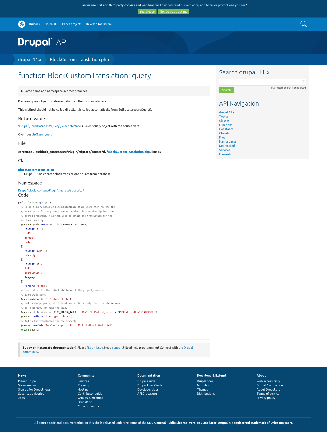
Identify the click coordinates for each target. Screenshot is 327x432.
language (30, 277)
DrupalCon (85, 402)
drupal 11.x (29, 59)
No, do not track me (173, 11)
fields (30, 229)
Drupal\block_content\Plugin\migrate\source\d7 (51, 190)
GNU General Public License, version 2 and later (181, 422)
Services (224, 150)
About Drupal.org (268, 389)
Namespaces (228, 141)
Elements (225, 154)
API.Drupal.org (147, 393)
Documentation (148, 375)
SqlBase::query (42, 134)
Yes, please (147, 11)
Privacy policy (266, 397)
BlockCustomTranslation (36, 169)
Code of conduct (89, 406)
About (261, 375)
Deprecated (227, 145)
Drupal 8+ (51, 24)
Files (222, 137)
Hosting (83, 389)
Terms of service (268, 393)
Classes (224, 120)
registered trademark (250, 422)
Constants (226, 129)
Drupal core (205, 381)
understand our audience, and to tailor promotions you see (204, 5)
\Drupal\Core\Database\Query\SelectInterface (49, 126)
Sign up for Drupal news (34, 389)
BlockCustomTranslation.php (79, 59)
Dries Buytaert (281, 422)
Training (83, 385)
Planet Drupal (27, 381)
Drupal (223, 422)
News (22, 375)
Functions (226, 125)
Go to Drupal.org (21, 24)
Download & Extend (211, 375)
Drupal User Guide (149, 385)
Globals (224, 133)
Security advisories (31, 393)
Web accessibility (268, 381)
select (46, 224)
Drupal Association (270, 385)
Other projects (72, 24)
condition (37, 316)
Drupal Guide (146, 381)
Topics (223, 116)
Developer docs (148, 389)
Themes (202, 389)
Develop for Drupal (99, 24)
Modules (203, 385)
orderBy (30, 286)
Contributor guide (90, 393)
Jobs (21, 397)
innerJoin (37, 325)
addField (36, 299)
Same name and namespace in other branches (55, 91)
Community (86, 375)
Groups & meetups (90, 397)
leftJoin (36, 312)
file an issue (95, 347)
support (117, 347)
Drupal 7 (34, 24)
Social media (27, 385)
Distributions (206, 393)
